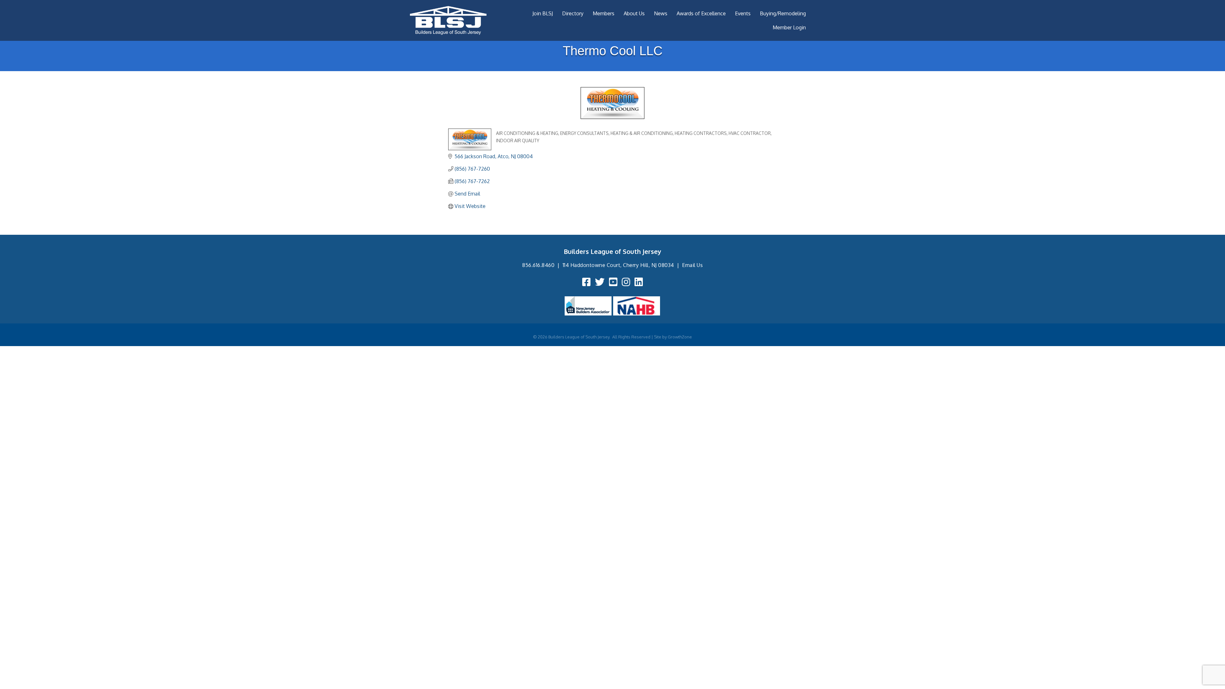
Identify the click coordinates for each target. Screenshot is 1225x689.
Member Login (789, 27)
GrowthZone (680, 336)
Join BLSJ (542, 13)
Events (743, 13)
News (660, 13)
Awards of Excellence (701, 13)
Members (603, 13)
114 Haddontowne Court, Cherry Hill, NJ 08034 (618, 265)
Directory (572, 13)
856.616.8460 (538, 265)
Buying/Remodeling (783, 13)
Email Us (692, 265)
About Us (634, 13)
